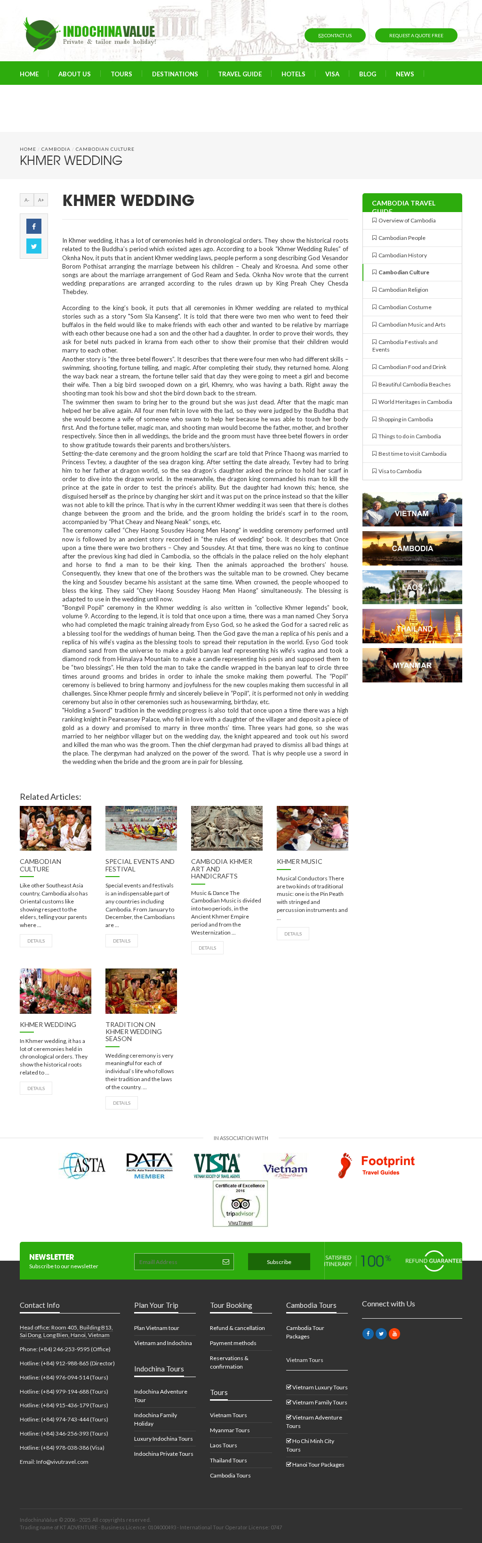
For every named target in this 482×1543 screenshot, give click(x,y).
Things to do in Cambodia (409, 436)
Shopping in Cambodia (405, 419)
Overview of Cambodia (406, 220)
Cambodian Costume (404, 307)
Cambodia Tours (230, 1475)
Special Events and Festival (140, 864)
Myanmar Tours (230, 1430)
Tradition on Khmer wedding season (133, 1031)
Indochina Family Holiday (155, 1419)
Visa (332, 74)
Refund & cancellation (237, 1327)
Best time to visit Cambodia (412, 453)
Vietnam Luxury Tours (319, 1387)
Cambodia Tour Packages (305, 1332)
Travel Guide (240, 74)
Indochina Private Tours (163, 1453)
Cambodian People (401, 237)
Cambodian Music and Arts (411, 324)
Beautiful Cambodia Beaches (414, 384)
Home (29, 74)
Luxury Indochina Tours (163, 1438)
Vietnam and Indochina (163, 1342)
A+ (41, 200)
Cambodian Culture (105, 149)
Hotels (293, 74)
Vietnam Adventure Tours (314, 1421)
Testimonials (95, 97)
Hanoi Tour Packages (318, 1464)
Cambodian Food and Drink (411, 366)
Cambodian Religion (402, 289)
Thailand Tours (228, 1460)
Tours (121, 74)
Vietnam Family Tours (319, 1402)
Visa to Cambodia (399, 471)
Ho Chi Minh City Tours (310, 1445)
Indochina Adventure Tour (160, 1395)
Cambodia (56, 149)
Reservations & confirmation (229, 1362)
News (405, 74)
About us (74, 74)
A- (26, 200)
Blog (367, 74)
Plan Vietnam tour (156, 1327)
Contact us (337, 35)
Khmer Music (299, 861)
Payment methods (233, 1342)
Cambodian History (402, 255)
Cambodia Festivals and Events (405, 345)
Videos (41, 97)
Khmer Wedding (48, 1024)
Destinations (175, 74)
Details (36, 941)
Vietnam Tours (228, 1415)
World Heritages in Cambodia (414, 401)
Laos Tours (223, 1445)
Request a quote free (416, 35)
